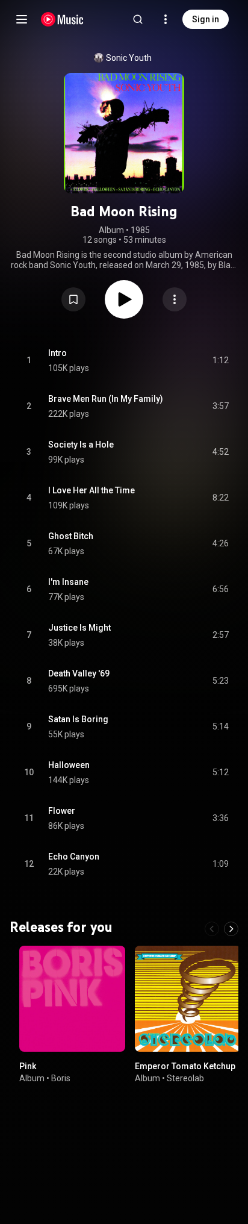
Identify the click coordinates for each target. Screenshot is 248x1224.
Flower (61, 811)
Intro (57, 353)
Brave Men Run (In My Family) (105, 399)
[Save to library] (73, 299)
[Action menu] (175, 299)
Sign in (205, 19)
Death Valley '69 (79, 673)
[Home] (62, 19)
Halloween (69, 765)
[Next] (231, 928)
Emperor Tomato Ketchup (185, 1066)
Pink (27, 1066)
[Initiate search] (137, 19)
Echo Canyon (73, 856)
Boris (60, 1077)
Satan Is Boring (78, 719)
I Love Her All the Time (91, 490)
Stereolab (185, 1077)
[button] (73, 299)
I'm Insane (68, 582)
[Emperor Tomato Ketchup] (188, 999)
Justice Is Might (79, 627)
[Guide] (21, 19)
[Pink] (72, 999)
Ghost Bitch (70, 536)
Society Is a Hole (81, 444)
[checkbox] (220, 361)
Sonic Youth (129, 58)
